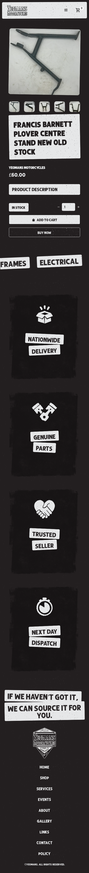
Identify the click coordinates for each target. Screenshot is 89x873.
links (44, 832)
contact (45, 843)
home (44, 767)
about (44, 810)
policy (44, 853)
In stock (18, 207)
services (45, 789)
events (44, 799)
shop (44, 778)
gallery (44, 821)
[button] (66, 10)
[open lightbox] (44, 61)
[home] (16, 10)
